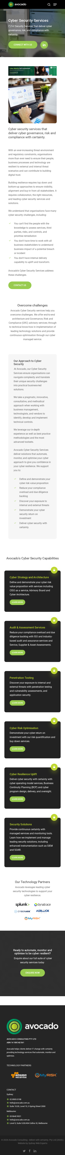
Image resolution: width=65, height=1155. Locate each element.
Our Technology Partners (32, 882)
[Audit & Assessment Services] (32, 641)
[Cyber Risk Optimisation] (32, 739)
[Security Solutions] (32, 842)
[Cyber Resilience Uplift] (32, 788)
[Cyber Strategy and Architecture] (32, 591)
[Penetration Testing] (32, 691)
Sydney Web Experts (37, 1143)
